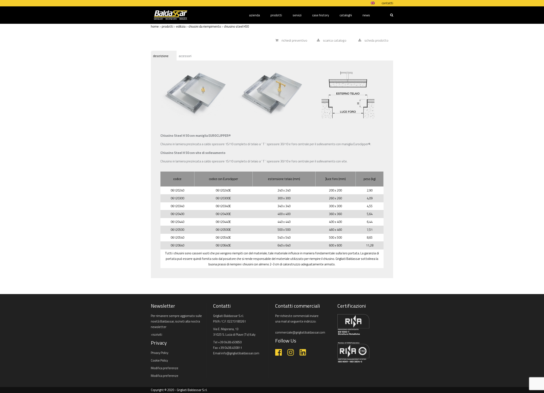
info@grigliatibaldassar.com (240, 353)
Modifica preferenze (164, 368)
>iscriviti (156, 334)
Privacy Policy (159, 352)
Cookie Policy (159, 360)
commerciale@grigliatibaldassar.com (300, 332)
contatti (387, 3)
